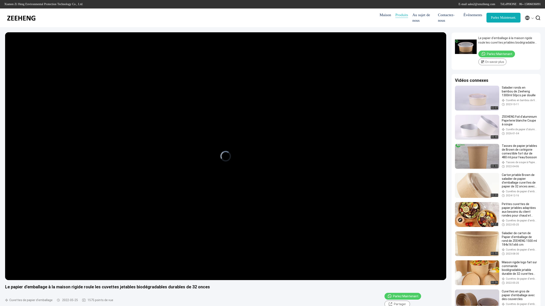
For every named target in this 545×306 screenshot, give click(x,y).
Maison (385, 15)
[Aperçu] (21, 17)
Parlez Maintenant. (503, 17)
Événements (472, 15)
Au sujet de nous (421, 18)
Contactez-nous (446, 18)
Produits (401, 15)
